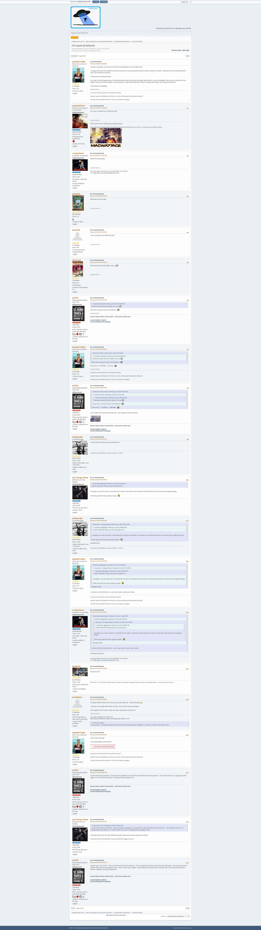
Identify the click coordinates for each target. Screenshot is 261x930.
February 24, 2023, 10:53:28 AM (98, 63)
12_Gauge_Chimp (81, 477)
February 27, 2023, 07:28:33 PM (98, 862)
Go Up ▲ (189, 928)
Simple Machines (83, 928)
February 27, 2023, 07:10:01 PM (98, 821)
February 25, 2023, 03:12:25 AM (98, 300)
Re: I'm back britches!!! (97, 106)
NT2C (76, 298)
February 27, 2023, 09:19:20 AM (98, 668)
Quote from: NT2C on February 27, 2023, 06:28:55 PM (108, 825)
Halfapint (78, 697)
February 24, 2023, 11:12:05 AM (98, 108)
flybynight (78, 437)
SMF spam (109, 915)
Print (187, 56)
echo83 (77, 230)
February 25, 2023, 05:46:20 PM (98, 520)
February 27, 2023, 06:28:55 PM (98, 772)
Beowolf (77, 260)
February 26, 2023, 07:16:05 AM (98, 612)
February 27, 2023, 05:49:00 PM (98, 734)
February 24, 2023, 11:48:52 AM (98, 155)
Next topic (185, 50)
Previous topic (176, 50)
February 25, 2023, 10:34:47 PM (98, 561)
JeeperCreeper (79, 61)
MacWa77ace (79, 106)
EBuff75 (77, 666)
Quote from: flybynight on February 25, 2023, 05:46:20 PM (109, 565)
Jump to (163, 916)
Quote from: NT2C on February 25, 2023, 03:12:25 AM (108, 353)
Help (174, 928)
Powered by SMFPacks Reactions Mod (98, 928)
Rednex (77, 194)
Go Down (74, 56)
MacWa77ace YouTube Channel (113, 124)
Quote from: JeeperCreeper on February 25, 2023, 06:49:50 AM (110, 391)
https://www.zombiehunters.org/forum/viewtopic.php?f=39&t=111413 (109, 718)
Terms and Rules (181, 928)
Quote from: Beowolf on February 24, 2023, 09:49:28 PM (108, 304)
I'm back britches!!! (96, 62)
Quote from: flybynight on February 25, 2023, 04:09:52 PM (109, 483)
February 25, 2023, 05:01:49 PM (98, 479)
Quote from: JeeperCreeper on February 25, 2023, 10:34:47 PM (110, 616)
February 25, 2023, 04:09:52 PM (98, 439)
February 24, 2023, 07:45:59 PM (98, 232)
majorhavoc (79, 153)
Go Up (73, 908)
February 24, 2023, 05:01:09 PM (98, 196)
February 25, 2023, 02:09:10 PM (98, 387)
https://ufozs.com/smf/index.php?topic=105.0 (106, 173)
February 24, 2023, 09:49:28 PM (98, 262)
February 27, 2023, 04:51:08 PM (98, 699)
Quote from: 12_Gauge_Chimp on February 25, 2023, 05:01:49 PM (111, 524)
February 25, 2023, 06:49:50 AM (98, 349)
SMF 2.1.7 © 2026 (73, 928)
